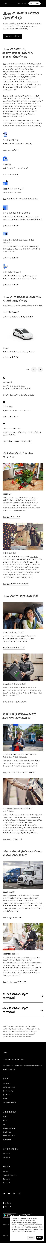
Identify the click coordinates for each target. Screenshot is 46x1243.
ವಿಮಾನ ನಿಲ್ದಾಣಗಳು (11, 428)
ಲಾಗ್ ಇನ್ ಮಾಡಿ (22, 3)
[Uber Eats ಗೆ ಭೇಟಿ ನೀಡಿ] (23, 477)
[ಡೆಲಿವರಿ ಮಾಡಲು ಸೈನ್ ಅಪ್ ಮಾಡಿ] (23, 667)
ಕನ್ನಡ (8, 1203)
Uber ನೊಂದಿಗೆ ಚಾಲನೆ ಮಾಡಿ (13, 632)
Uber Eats (7, 164)
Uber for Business (11, 954)
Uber (5, 3)
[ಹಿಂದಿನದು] (34, 369)
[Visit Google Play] (10, 1215)
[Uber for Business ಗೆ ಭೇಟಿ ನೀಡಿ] (23, 936)
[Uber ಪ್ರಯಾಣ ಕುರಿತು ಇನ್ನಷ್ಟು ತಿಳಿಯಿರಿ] (23, 737)
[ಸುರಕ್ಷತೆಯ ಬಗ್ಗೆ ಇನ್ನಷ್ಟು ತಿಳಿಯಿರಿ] (4, 377)
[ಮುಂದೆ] (40, 369)
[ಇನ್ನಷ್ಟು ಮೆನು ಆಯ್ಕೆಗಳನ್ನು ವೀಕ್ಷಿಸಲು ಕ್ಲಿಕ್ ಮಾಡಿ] (43, 3)
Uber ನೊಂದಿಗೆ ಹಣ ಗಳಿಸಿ (13, 189)
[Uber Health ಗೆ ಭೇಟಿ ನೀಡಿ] (23, 791)
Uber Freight (8, 892)
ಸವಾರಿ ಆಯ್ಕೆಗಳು (10, 140)
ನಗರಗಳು (7, 407)
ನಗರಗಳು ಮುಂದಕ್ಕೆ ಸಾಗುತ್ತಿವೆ (16, 213)
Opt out (30, 1238)
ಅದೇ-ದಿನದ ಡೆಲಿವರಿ (12, 272)
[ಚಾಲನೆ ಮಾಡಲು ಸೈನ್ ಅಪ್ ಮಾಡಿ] (23, 615)
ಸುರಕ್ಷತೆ (7, 382)
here (33, 1231)
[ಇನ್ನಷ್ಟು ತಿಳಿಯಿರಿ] (5, 134)
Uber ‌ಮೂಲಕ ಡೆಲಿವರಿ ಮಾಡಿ (14, 684)
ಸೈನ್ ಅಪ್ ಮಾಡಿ (34, 3)
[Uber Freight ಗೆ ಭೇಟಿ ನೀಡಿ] (23, 875)
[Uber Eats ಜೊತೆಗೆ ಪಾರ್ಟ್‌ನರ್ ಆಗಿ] (23, 536)
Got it (39, 1238)
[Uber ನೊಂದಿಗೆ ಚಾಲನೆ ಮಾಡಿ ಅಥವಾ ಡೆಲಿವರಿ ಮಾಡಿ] (5, 182)
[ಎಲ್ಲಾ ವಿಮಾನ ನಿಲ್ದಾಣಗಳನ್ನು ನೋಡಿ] (4, 424)
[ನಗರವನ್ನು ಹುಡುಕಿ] (4, 402)
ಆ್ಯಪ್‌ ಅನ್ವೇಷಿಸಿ (12, 36)
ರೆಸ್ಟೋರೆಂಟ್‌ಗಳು (9, 553)
